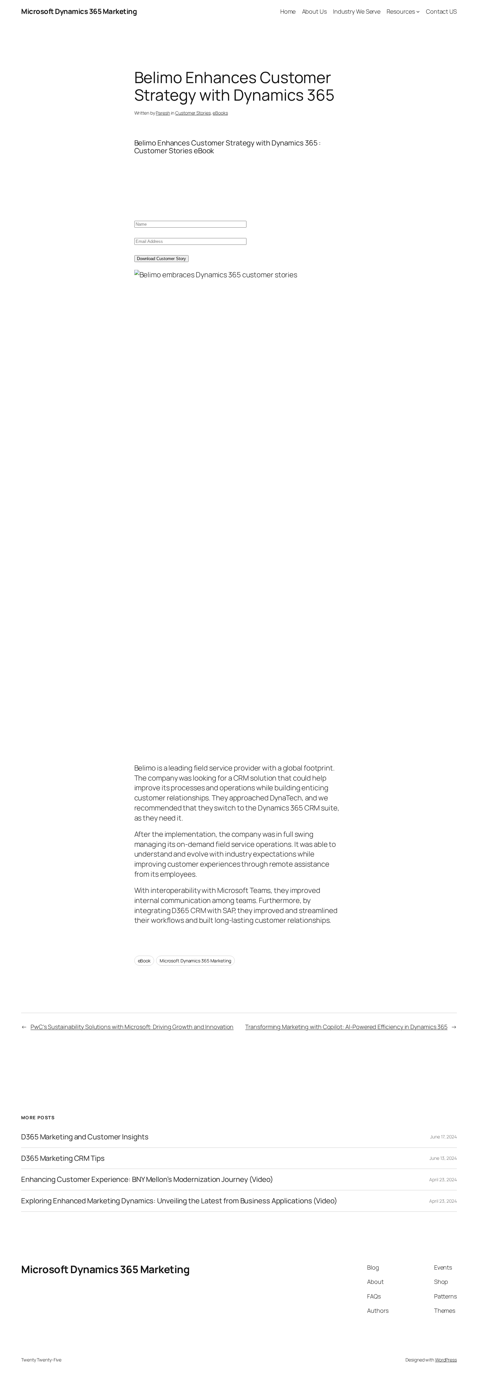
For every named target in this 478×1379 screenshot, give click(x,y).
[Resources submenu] (418, 11)
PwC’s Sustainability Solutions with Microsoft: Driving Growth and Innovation (132, 1027)
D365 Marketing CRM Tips (63, 1158)
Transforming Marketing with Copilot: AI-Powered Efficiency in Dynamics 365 (346, 1027)
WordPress (446, 1360)
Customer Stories (192, 113)
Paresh (163, 113)
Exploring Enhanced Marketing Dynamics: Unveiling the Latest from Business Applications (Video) (179, 1201)
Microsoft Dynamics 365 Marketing (79, 11)
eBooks (220, 113)
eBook (144, 961)
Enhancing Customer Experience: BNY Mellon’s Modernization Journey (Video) (147, 1179)
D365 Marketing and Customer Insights (84, 1137)
